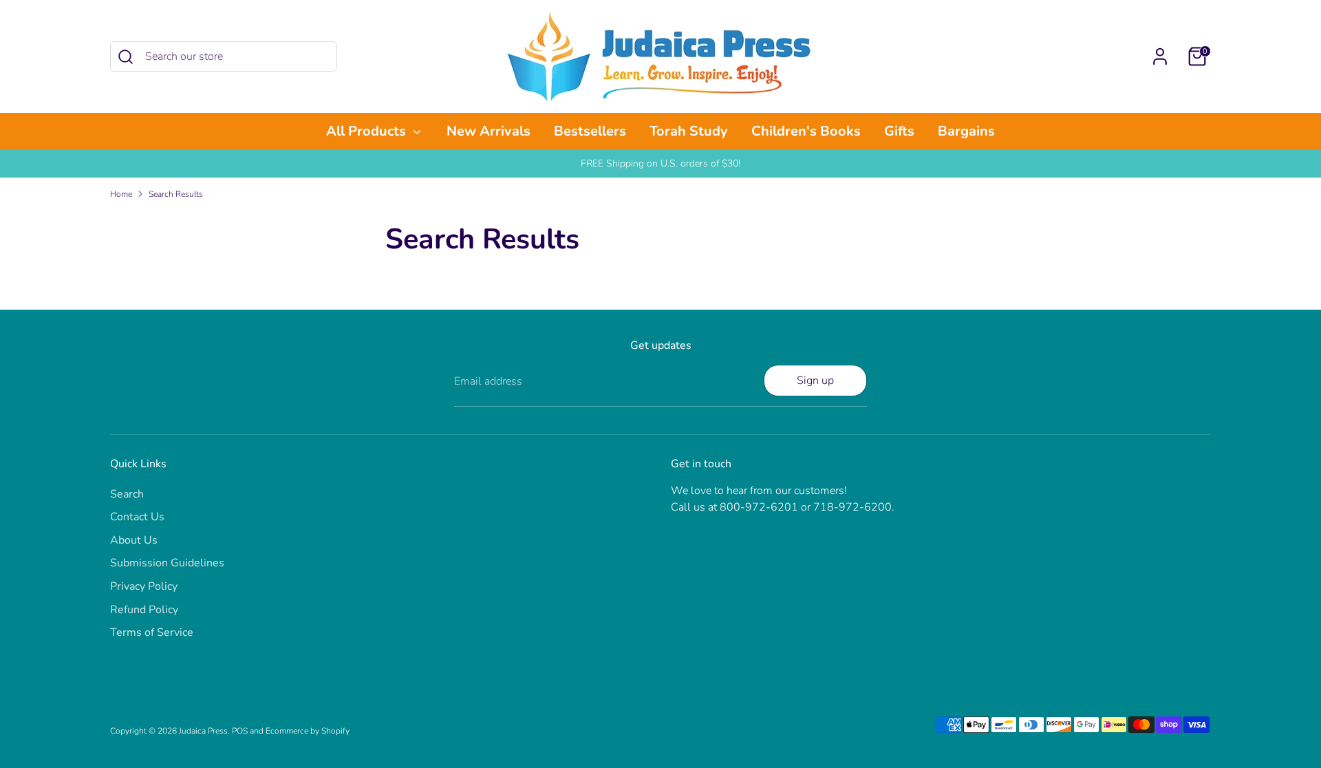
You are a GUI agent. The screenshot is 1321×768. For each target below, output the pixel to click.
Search (127, 494)
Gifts (899, 131)
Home (121, 194)
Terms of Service (151, 632)
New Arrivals (488, 131)
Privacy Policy (144, 586)
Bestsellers (590, 131)
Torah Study (688, 131)
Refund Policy (144, 609)
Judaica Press (203, 730)
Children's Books (806, 131)
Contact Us (137, 516)
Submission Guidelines (167, 562)
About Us (134, 540)
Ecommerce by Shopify (308, 730)
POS (240, 730)
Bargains (966, 131)
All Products (367, 131)
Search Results (176, 194)
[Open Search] (126, 57)
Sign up (815, 380)
